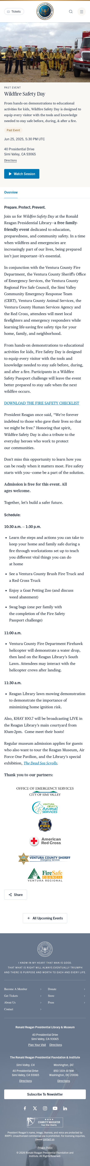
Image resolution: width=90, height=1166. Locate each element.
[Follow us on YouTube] (55, 1108)
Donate (52, 989)
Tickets (16, 11)
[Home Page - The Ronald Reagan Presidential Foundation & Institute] (45, 12)
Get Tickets (11, 996)
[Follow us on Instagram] (45, 1108)
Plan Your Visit (37, 1044)
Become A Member (15, 989)
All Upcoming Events (48, 918)
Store (51, 996)
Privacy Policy (45, 1147)
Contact (8, 1009)
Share (18, 894)
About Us (9, 1002)
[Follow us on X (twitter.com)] (34, 1108)
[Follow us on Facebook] (24, 1108)
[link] (11, 192)
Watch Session (24, 174)
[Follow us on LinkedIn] (65, 1108)
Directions (10, 160)
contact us (48, 1139)
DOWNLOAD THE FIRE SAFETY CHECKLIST (41, 403)
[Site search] (71, 11)
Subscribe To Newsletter (45, 1094)
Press (51, 1002)
